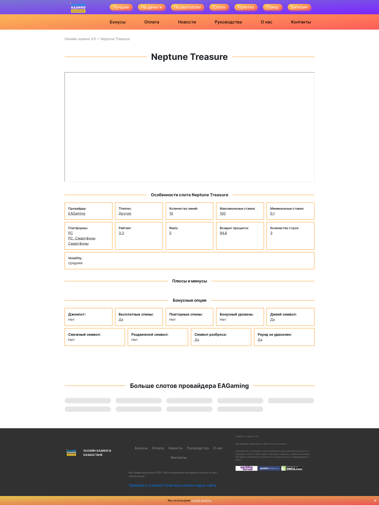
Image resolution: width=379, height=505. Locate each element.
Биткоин (299, 7)
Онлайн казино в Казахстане (97, 453)
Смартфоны (78, 243)
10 (171, 213)
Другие (125, 213)
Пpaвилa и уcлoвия (145, 485)
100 (223, 213)
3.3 (121, 233)
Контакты (301, 22)
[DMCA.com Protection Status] (292, 468)
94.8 (223, 233)
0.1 (272, 213)
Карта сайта (205, 485)
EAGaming (76, 213)
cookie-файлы (201, 500)
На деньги (151, 7)
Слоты (219, 7)
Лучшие (121, 7)
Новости (187, 22)
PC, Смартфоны (81, 238)
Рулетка (246, 7)
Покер (272, 7)
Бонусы (118, 22)
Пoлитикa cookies (178, 485)
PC (70, 233)
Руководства (228, 22)
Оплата (151, 22)
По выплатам (187, 7)
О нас (266, 22)
